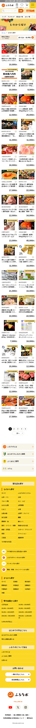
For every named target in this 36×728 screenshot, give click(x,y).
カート (26, 7)
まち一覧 (27, 16)
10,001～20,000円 (24, 604)
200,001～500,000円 (8, 616)
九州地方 (27, 589)
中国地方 (4, 589)
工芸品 (4, 537)
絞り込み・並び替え (25, 37)
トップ (4, 16)
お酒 (19, 509)
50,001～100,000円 (8, 612)
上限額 (16, 7)
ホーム (4, 32)
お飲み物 (4, 513)
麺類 (19, 517)
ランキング (11, 16)
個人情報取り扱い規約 (21, 715)
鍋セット (21, 521)
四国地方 (16, 589)
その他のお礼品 (6, 541)
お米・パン (5, 497)
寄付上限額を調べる (8, 639)
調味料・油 (5, 521)
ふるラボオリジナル (24, 493)
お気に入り (21, 7)
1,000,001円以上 (7, 621)
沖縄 (3, 593)
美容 (3, 533)
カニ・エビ (21, 501)
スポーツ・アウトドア (25, 529)
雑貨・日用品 (6, 529)
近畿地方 (27, 585)
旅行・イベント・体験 (9, 525)
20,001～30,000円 (7, 608)
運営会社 (30, 718)
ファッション (22, 533)
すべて (4, 493)
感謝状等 (21, 537)
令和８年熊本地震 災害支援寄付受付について (18, 1)
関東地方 (4, 585)
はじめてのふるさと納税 (9, 635)
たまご (4, 509)
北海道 (15, 581)
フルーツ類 (5, 501)
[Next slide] (34, 17)
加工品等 (4, 517)
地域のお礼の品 (23, 525)
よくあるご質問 (6, 656)
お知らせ (4, 660)
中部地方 (16, 585)
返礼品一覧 (19, 16)
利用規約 (8, 715)
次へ (18, 433)
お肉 (19, 497)
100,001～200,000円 (25, 612)
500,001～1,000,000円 (25, 617)
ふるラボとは (6, 652)
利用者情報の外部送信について (13, 718)
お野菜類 (21, 505)
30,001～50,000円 (24, 608)
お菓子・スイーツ (23, 513)
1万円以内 (5, 604)
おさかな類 (5, 505)
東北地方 (27, 581)
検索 (21, 11)
